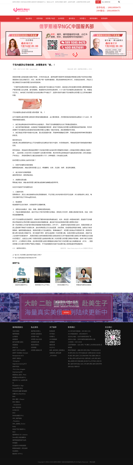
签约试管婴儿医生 (17, 342)
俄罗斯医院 (15, 334)
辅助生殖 (52, 344)
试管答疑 (39, 18)
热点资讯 (29, 18)
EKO (13, 413)
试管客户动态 (50, 18)
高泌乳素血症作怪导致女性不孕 (26, 257)
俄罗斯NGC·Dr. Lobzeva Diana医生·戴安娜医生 (19, 436)
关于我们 (52, 334)
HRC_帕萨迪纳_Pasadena (17, 420)
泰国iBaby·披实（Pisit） (19, 374)
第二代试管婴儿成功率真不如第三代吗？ (29, 255)
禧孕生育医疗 (57, 462)
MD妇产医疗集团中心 (19, 429)
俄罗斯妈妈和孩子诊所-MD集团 (19, 441)
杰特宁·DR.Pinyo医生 (19, 350)
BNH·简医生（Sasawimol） (17, 403)
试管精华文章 (35, 342)
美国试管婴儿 (35, 344)
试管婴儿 (83, 18)
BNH (13, 396)
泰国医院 (15, 339)
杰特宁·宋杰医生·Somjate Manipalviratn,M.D (20, 354)
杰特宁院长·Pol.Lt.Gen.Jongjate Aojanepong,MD (18, 369)
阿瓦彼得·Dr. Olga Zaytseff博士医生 (17, 387)
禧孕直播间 (93, 18)
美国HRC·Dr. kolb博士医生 (19, 381)
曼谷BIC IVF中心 (17, 453)
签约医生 (72, 18)
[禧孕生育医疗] (21, 10)
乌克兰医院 (15, 331)
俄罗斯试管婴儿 (83, 69)
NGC (13, 432)
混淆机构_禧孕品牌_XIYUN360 (55, 354)
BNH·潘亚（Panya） (18, 399)
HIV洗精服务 (53, 339)
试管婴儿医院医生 (36, 334)
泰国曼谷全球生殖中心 (19, 377)
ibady (14, 426)
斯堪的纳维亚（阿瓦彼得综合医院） (19, 449)
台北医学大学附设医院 (19, 445)
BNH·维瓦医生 (16, 407)
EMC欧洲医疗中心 (18, 415)
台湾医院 (15, 336)
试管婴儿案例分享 (36, 350)
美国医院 (15, 344)
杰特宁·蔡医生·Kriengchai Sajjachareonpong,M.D (19, 361)
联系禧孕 (104, 18)
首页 (17, 18)
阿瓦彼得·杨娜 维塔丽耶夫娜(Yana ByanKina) (19, 392)
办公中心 (52, 347)
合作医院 (61, 18)
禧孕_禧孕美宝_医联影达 (57, 350)
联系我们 (66, 312)
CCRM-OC (15, 410)
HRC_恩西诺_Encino (18, 424)
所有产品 (15, 347)
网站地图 (92, 462)
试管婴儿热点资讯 (36, 339)
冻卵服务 (52, 342)
